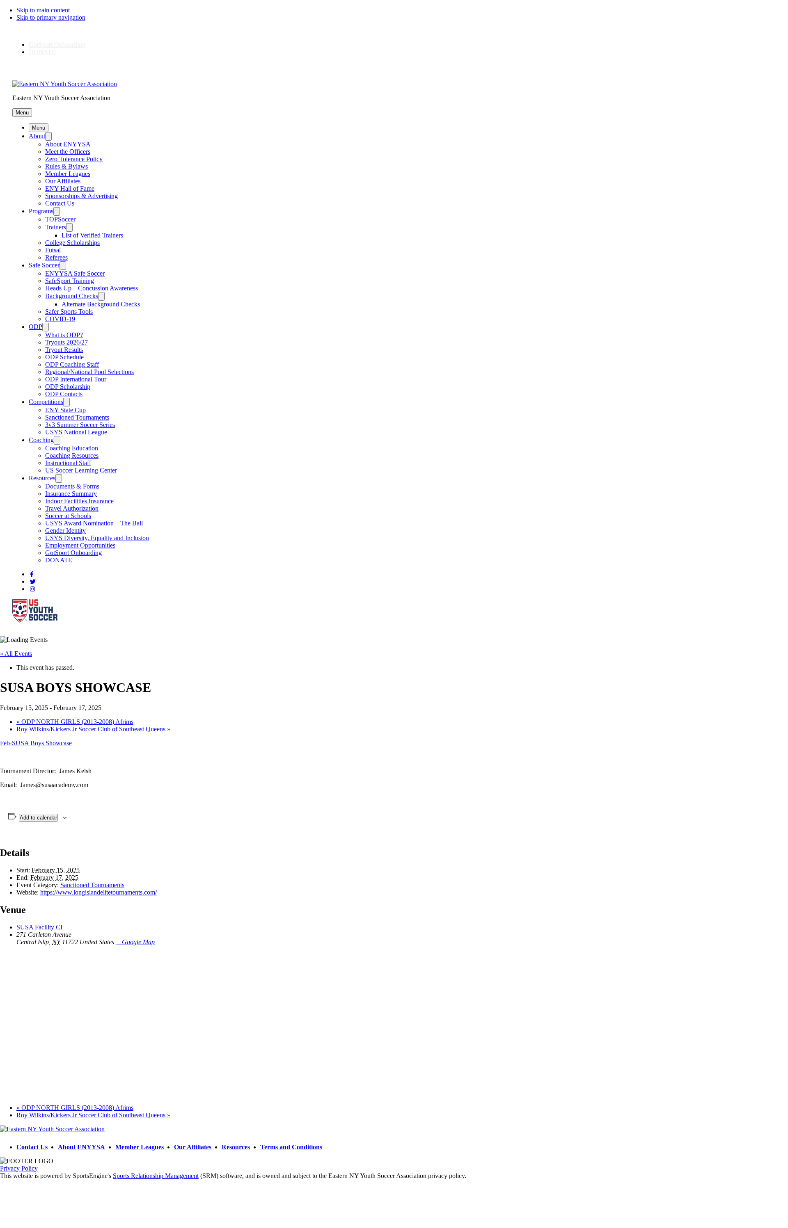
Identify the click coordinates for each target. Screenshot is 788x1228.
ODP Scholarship (67, 386)
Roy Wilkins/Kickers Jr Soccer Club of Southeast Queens (93, 729)
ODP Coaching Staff (72, 364)
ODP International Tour (75, 379)
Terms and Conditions (291, 1147)
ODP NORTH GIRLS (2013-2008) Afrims (74, 721)
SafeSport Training (69, 280)
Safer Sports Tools (69, 311)
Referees (56, 257)
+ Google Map (135, 941)
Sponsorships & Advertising (81, 195)
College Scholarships (72, 242)
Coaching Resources (71, 455)
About (37, 135)
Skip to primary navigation (50, 17)
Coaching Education (71, 448)
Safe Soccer (44, 265)
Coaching (41, 439)
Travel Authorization (71, 508)
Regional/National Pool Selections (89, 371)
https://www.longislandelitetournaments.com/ (98, 892)
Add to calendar (38, 818)
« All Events (16, 653)
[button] (22, 112)
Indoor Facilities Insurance (79, 501)
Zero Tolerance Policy (74, 158)
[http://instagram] (32, 589)
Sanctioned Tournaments (77, 417)
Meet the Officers (67, 151)
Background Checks (71, 295)
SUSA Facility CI (39, 927)
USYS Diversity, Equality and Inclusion (97, 537)
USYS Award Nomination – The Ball (94, 523)
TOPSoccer (60, 219)
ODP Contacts (63, 393)
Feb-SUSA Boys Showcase (36, 743)
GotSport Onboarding (57, 44)
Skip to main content (43, 10)
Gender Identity (65, 530)
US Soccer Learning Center (81, 470)
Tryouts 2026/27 (66, 342)
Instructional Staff (68, 462)
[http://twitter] (33, 582)
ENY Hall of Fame (69, 188)
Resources (42, 478)
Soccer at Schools (68, 515)
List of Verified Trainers (92, 235)
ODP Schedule (64, 357)
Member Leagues (67, 173)
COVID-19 (60, 318)
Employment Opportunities (80, 545)
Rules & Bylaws (66, 166)
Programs (41, 211)
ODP (35, 326)
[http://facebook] (32, 574)
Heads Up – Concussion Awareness (91, 288)
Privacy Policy (19, 1168)
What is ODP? (64, 334)
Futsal (53, 250)
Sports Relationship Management (156, 1175)
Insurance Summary (71, 493)
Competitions (46, 401)
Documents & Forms (72, 486)
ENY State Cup (65, 409)
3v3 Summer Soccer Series (80, 424)
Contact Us (59, 203)
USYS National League (76, 432)
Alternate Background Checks (101, 304)
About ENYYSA (68, 144)
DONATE (42, 51)
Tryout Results (64, 349)
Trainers (55, 227)
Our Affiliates (62, 181)
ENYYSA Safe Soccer (75, 273)
